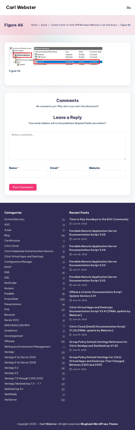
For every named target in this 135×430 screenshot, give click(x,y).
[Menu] (128, 8)
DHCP (7, 267)
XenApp (9, 352)
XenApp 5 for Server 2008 (20, 362)
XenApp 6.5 (11, 373)
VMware (9, 341)
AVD (7, 224)
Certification (12, 240)
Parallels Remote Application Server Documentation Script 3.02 (93, 278)
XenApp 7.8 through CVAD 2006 (23, 378)
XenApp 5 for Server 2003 (20, 357)
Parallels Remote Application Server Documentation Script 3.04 (93, 248)
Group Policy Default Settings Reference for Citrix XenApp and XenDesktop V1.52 (98, 343)
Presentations (12, 304)
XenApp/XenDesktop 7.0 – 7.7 (22, 383)
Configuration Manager (18, 261)
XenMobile (10, 394)
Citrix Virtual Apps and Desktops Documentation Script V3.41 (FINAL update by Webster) (99, 311)
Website (94, 168)
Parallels (9, 293)
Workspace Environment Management (27, 346)
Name (14, 168)
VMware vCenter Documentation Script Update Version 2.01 (95, 294)
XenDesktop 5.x (13, 389)
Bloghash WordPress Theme (99, 424)
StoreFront (10, 330)
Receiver (9, 314)
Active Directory (14, 219)
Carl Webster (21, 7)
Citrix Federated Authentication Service (28, 251)
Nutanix (9, 288)
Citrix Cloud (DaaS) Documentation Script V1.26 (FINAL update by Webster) (97, 328)
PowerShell (11, 299)
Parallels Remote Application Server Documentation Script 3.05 (93, 232)
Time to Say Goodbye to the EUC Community (98, 219)
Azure (7, 230)
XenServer (10, 399)
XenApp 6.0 (11, 367)
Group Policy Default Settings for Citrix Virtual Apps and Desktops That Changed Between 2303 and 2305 (96, 361)
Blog (7, 235)
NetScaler (10, 282)
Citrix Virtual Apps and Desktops (23, 256)
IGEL (7, 277)
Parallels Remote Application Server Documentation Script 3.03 (93, 263)
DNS (6, 272)
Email (54, 168)
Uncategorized (13, 336)
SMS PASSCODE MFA (17, 325)
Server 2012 (11, 320)
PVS (6, 309)
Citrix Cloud (11, 246)
